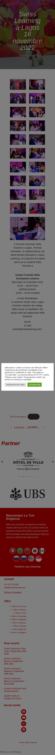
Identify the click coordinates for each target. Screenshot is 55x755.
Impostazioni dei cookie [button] (15, 385)
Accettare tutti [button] (34, 385)
